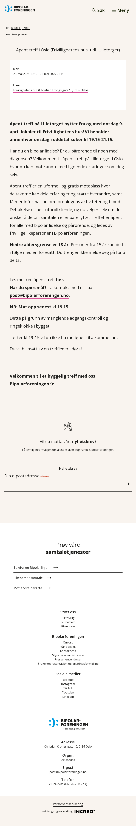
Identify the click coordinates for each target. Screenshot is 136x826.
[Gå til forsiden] (20, 9)
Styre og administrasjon (68, 655)
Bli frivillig (68, 618)
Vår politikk (68, 647)
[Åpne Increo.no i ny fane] (83, 811)
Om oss (68, 642)
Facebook (16, 28)
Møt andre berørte (27, 588)
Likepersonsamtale (28, 578)
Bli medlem (68, 622)
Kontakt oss (68, 651)
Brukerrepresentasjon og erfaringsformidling (68, 664)
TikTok (68, 688)
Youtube (68, 692)
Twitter (25, 28)
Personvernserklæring (68, 804)
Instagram (68, 684)
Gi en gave (68, 626)
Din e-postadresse (26, 476)
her (59, 279)
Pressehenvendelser (68, 659)
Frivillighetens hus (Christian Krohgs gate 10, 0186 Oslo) (50, 90)
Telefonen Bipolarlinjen (31, 567)
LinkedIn (68, 697)
